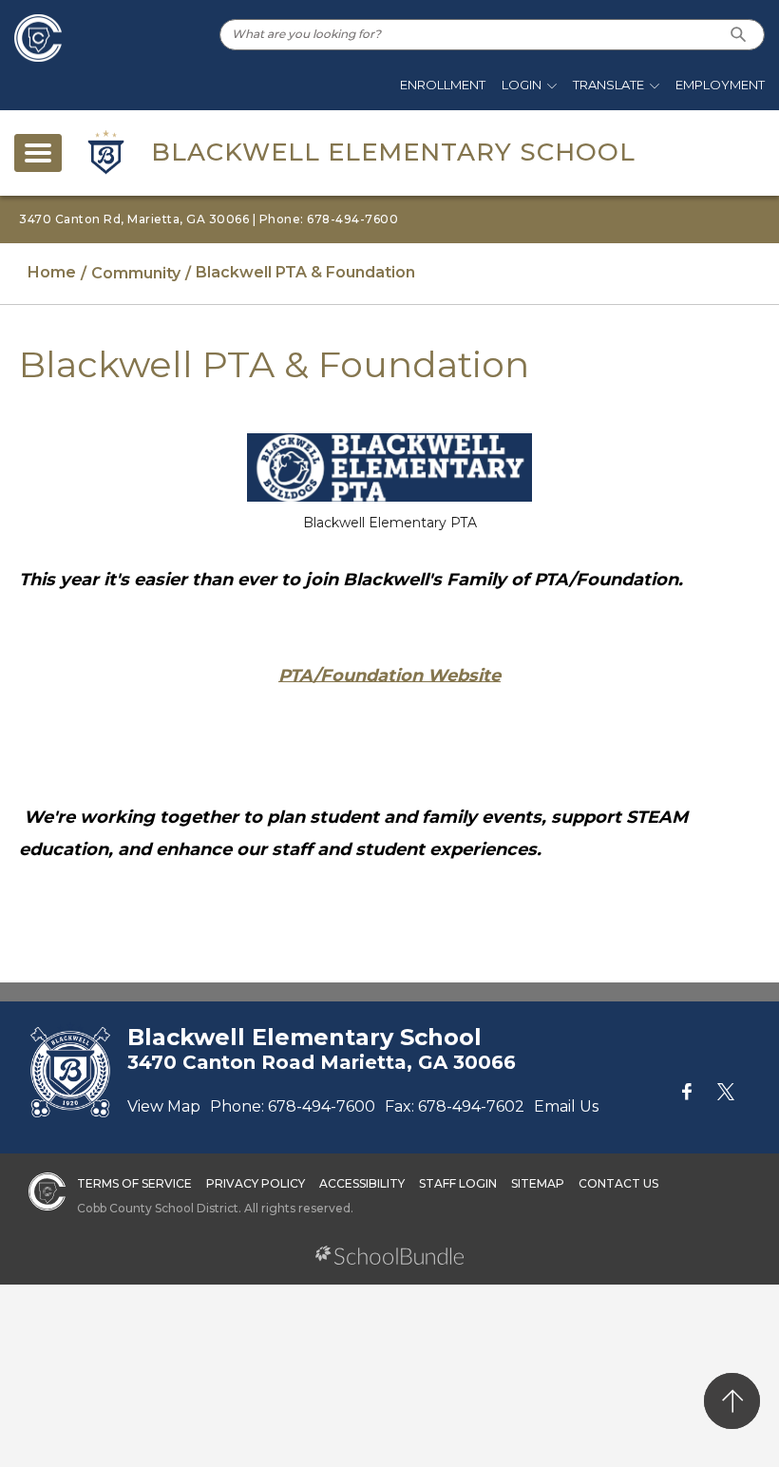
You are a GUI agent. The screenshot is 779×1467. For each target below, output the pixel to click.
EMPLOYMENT (720, 84)
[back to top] (732, 1401)
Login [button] (522, 84)
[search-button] (739, 34)
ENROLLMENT (442, 84)
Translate (608, 84)
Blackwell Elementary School (393, 152)
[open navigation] (38, 153)
